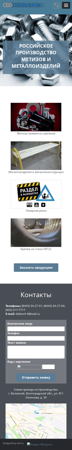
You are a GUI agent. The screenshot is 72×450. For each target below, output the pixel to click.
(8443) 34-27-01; (32, 306)
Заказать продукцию (36, 268)
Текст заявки (16, 342)
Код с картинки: (19, 361)
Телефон (13, 333)
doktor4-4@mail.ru (28, 314)
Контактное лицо (19, 323)
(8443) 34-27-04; (54, 306)
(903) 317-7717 (15, 310)
